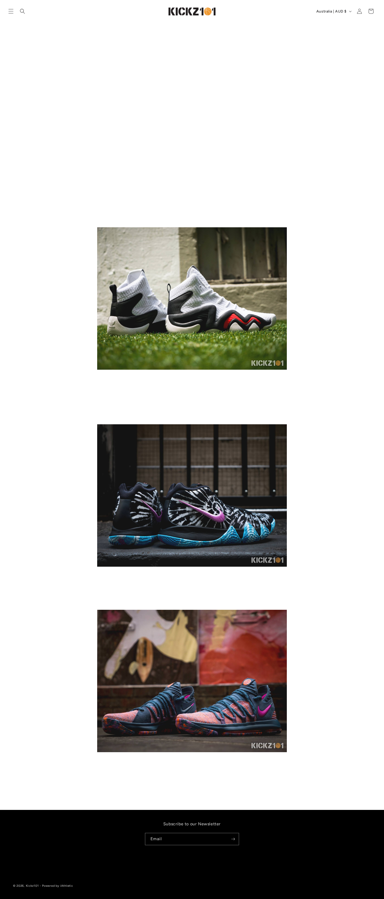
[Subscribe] (233, 839)
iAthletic (66, 886)
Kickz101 (32, 886)
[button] (11, 11)
